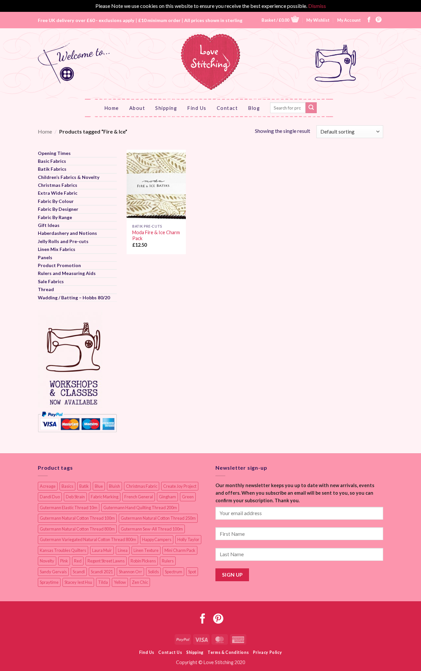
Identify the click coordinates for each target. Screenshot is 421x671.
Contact (227, 108)
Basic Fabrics (52, 161)
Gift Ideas (49, 225)
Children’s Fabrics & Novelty (68, 177)
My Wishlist (318, 20)
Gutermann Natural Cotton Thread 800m (77, 529)
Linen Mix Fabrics (56, 249)
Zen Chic (140, 582)
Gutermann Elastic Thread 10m (68, 507)
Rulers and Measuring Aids (67, 273)
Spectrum (173, 571)
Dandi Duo (50, 496)
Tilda (103, 582)
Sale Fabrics (51, 281)
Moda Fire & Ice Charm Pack (156, 235)
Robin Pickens (143, 560)
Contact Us (170, 652)
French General (138, 496)
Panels (45, 257)
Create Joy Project (179, 486)
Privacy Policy (267, 652)
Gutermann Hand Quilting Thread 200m (140, 507)
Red (78, 560)
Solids (153, 571)
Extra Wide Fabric (57, 193)
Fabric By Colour (56, 201)
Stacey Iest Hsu (78, 582)
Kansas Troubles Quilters (63, 550)
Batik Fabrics (52, 169)
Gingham (167, 496)
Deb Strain (75, 496)
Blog (254, 108)
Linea (123, 550)
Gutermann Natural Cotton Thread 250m (158, 518)
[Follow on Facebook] (369, 20)
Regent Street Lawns (106, 560)
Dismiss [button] (317, 6)
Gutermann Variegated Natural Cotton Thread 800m (88, 539)
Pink (64, 560)
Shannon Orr (130, 571)
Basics (67, 486)
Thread (46, 289)
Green (188, 496)
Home (111, 108)
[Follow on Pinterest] (379, 20)
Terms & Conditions (228, 652)
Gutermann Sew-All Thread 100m (152, 529)
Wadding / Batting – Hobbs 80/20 (74, 297)
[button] (280, 19)
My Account (349, 20)
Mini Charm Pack (179, 550)
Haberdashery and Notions (67, 233)
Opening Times (54, 153)
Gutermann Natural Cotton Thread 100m (77, 518)
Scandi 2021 (102, 571)
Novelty (47, 560)
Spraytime (49, 582)
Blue (99, 486)
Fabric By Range (55, 217)
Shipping (166, 108)
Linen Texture (146, 550)
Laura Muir (102, 550)
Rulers (168, 560)
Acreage (48, 486)
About (137, 108)
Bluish (114, 486)
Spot (192, 571)
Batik (84, 486)
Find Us (197, 108)
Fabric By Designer (58, 209)
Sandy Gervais (53, 571)
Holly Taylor (188, 539)
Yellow (120, 582)
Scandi (79, 571)
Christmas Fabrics (57, 185)
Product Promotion (59, 265)
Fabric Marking (104, 496)
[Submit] (311, 107)
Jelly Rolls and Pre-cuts (63, 241)
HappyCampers (156, 539)
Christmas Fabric (141, 486)
